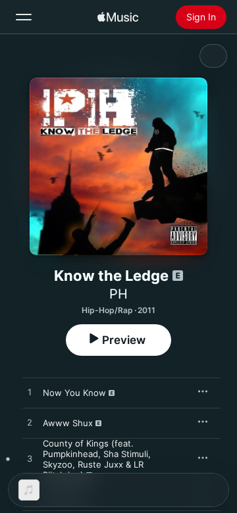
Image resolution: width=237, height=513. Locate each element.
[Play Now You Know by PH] (29, 393)
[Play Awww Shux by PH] (29, 423)
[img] (117, 17)
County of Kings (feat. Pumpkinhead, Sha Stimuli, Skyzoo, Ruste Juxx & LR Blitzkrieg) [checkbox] (97, 459)
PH (118, 294)
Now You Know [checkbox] (74, 392)
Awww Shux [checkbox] (68, 423)
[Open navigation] (23, 17)
